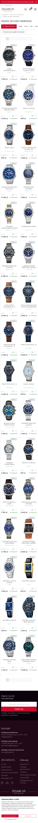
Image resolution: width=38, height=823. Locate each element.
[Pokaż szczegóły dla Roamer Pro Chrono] (29, 174)
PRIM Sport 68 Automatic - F (9, 345)
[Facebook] (7, 783)
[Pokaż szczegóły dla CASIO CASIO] (9, 135)
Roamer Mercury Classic (29, 424)
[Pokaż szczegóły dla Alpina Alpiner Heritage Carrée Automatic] (29, 529)
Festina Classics (28, 581)
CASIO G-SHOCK (28, 108)
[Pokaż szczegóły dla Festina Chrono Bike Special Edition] (29, 607)
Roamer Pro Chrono (29, 188)
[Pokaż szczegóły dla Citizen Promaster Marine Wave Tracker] (9, 95)
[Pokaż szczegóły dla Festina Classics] (29, 568)
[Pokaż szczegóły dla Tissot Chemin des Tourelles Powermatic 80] (29, 135)
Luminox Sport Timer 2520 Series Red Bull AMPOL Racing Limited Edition (29, 266)
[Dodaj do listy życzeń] (16, 76)
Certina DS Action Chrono (28, 503)
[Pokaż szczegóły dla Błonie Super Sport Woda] (9, 410)
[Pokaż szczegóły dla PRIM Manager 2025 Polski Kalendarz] (29, 292)
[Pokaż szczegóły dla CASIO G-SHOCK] (29, 95)
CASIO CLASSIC (28, 384)
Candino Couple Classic (9, 581)
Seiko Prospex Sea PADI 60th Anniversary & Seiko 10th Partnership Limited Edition (9, 188)
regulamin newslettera (9, 715)
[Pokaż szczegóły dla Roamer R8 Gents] (29, 213)
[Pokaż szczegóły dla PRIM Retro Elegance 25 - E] (9, 292)
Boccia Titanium (28, 463)
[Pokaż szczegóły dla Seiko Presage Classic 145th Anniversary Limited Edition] (29, 56)
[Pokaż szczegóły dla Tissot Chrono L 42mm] (9, 489)
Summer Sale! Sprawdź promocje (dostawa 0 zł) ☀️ (17, 2)
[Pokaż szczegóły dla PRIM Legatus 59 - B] (29, 332)
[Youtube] (12, 783)
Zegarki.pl (4, 14)
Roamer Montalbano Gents (9, 227)
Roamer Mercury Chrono (9, 266)
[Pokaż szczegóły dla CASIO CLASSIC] (29, 371)
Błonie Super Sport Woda (9, 424)
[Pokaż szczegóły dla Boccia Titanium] (29, 450)
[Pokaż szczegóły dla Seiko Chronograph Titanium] (9, 56)
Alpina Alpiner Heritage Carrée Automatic (29, 542)
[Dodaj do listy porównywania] (12, 76)
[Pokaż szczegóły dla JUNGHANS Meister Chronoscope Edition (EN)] (29, 647)
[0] (30, 10)
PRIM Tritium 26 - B (9, 384)
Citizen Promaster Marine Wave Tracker (9, 109)
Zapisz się (19, 709)
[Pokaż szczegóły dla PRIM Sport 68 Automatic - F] (9, 332)
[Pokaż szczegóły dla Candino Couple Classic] (9, 568)
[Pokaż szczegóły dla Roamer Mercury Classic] (29, 410)
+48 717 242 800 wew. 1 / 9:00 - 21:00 (14, 735)
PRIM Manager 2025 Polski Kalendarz (29, 306)
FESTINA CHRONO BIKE (9, 660)
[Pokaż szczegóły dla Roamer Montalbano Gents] (9, 213)
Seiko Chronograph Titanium (9, 69)
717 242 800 (8, 5)
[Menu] (35, 9)
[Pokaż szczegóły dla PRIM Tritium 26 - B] (9, 371)
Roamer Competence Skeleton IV (9, 463)
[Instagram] (2, 783)
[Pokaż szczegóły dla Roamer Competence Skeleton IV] (9, 450)
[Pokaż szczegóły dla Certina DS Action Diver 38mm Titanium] (9, 529)
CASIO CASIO (9, 148)
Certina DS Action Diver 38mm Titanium (9, 542)
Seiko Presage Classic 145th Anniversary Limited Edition (28, 69)
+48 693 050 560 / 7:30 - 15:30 (11, 743)
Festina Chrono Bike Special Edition (28, 621)
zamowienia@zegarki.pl (9, 745)
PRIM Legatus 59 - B (28, 345)
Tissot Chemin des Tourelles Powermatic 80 (28, 148)
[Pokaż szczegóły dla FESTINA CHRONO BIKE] (9, 647)
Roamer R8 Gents (29, 226)
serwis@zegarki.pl (7, 752)
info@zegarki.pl (6, 737)
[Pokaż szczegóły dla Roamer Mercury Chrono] (9, 253)
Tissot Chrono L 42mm (9, 503)
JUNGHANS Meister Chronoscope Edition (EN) (28, 660)
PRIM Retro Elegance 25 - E (9, 306)
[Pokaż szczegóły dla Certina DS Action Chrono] (29, 489)
